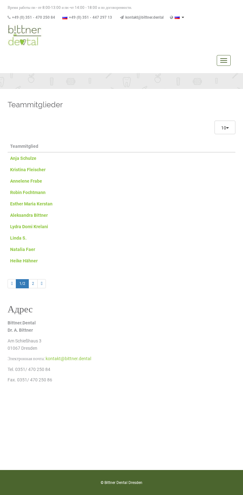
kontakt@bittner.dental (144, 17)
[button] (179, 17)
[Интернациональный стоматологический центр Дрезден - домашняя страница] (25, 34)
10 (223, 127)
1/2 (22, 283)
